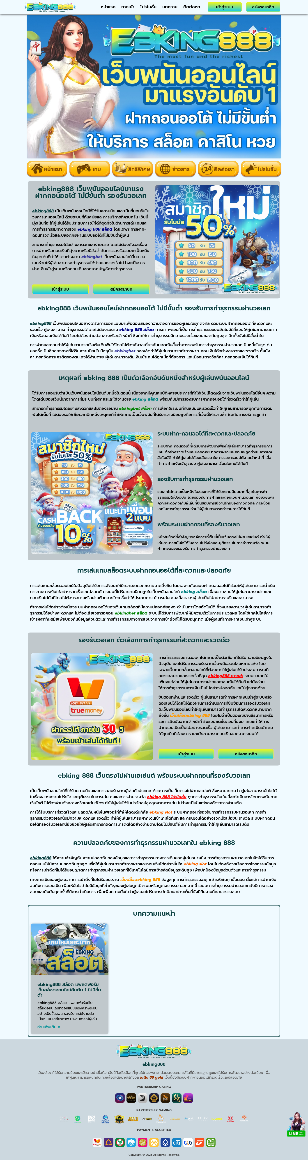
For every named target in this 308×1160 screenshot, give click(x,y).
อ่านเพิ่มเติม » (48, 1027)
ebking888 (154, 1064)
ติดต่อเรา (191, 7)
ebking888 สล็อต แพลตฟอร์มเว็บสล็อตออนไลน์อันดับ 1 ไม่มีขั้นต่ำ (69, 990)
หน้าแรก (108, 7)
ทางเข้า (127, 7)
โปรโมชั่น (148, 7)
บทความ (169, 7)
